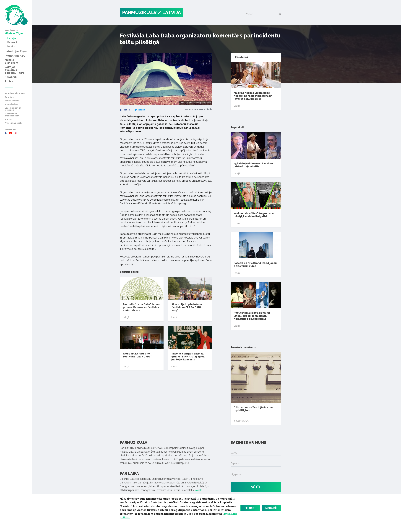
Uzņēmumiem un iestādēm (13, 109)
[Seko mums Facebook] (6, 133)
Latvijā (126, 317)
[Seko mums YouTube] (10, 133)
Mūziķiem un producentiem (12, 115)
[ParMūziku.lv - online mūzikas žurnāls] (16, 15)
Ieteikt (141, 110)
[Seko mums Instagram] (15, 133)
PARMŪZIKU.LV (139, 12)
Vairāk (198, 490)
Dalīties (127, 110)
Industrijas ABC (241, 421)
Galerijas (9, 97)
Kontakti (9, 119)
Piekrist (250, 508)
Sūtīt (255, 487)
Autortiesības (11, 104)
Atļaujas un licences (15, 93)
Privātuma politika (14, 123)
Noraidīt (271, 508)
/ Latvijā (169, 12)
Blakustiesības (12, 101)
